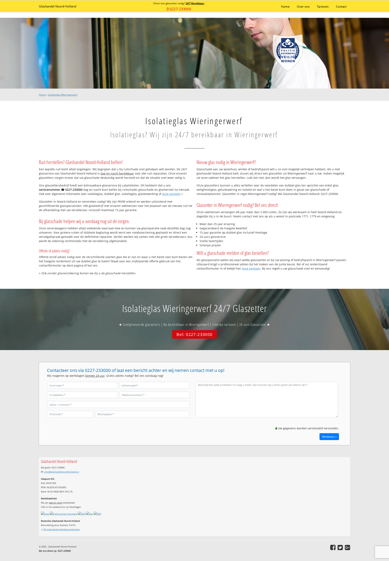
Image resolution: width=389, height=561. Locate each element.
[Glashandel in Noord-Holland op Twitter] (340, 547)
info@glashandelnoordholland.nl (61, 471)
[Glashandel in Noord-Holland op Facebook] (333, 547)
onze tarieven (171, 194)
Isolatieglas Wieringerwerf (62, 94)
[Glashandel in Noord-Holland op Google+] (347, 547)
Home (42, 94)
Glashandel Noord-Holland (57, 6)
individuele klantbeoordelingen (61, 529)
